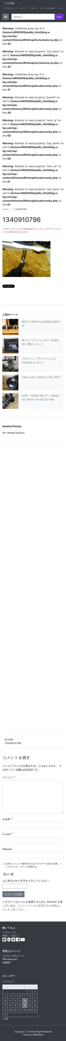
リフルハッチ (10, 8)
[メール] (4, 940)
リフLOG (9, 3)
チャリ (61, 8)
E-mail (7, 834)
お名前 (7, 819)
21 (25, 1005)
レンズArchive (47, 8)
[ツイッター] (13, 940)
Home (5, 209)
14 (25, 1000)
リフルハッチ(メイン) (13, 955)
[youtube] (22, 940)
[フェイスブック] (18, 940)
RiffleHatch (38, 1035)
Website (7, 849)
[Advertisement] (33, 588)
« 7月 (5, 1018)
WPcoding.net (9, 959)
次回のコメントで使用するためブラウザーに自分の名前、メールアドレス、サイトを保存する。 (34, 865)
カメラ (34, 8)
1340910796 (13, 743)
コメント (8, 777)
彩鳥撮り (6, 962)
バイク (23, 8)
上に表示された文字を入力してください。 (26, 880)
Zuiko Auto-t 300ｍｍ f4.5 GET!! (41, 377)
